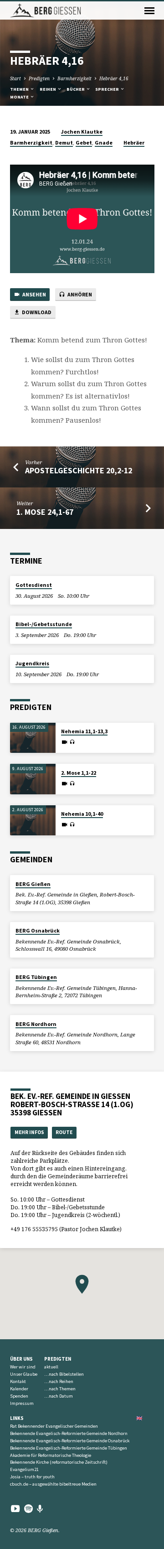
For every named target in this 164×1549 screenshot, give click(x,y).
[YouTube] (15, 1508)
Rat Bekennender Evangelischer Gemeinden (54, 1426)
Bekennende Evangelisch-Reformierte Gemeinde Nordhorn (69, 1433)
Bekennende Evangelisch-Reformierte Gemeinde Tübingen (68, 1448)
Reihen (48, 89)
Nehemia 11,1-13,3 (84, 731)
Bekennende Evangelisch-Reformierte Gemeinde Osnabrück (69, 1441)
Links (17, 1418)
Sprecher (107, 89)
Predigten (39, 78)
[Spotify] (28, 1508)
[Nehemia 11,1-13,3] (33, 738)
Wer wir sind (23, 1367)
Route (64, 1132)
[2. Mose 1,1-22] (33, 779)
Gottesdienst (33, 584)
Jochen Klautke (81, 131)
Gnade (104, 142)
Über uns (21, 1359)
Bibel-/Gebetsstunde (43, 624)
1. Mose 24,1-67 (44, 512)
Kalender (19, 1389)
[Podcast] (40, 1508)
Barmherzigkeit (74, 78)
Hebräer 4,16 (113, 78)
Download (36, 312)
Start (15, 78)
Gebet (84, 142)
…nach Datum (58, 1396)
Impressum (22, 1403)
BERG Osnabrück (37, 930)
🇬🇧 (139, 1418)
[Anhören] (72, 742)
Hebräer (133, 142)
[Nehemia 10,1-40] (33, 820)
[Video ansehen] (64, 741)
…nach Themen (60, 1389)
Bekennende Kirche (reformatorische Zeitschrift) (59, 1462)
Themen (20, 89)
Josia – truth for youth (32, 1477)
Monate (20, 97)
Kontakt (18, 1381)
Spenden (19, 1396)
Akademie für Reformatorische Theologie (50, 1455)
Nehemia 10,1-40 (82, 813)
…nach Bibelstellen (64, 1374)
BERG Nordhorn (35, 1024)
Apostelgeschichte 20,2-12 (78, 470)
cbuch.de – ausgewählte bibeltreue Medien (53, 1484)
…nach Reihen (58, 1381)
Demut (64, 142)
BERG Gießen (33, 884)
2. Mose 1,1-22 (78, 772)
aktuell (51, 1367)
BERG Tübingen (36, 977)
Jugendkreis (32, 663)
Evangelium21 (24, 1469)
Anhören (79, 294)
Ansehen (33, 294)
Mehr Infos (29, 1132)
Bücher (76, 89)
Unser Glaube (23, 1374)
